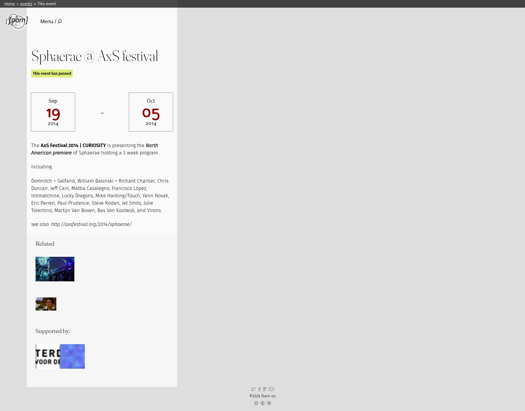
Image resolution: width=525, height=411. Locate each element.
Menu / (48, 21)
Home (9, 3)
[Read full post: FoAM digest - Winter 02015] (48, 269)
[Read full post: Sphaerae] (62, 269)
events (26, 3)
